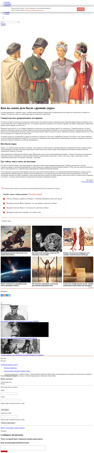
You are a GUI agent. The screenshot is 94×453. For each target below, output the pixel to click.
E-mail (3, 397)
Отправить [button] (4, 451)
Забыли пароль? (20, 428)
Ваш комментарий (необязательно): (15, 443)
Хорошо (81, 9)
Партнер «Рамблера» (10, 368)
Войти (3, 428)
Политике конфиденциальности (35, 10)
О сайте (6, 14)
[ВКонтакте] (2, 295)
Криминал (7, 5)
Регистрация (10, 428)
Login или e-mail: (6, 413)
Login (2, 390)
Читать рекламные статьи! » (9, 364)
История (7, 2)
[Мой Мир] (7, 295)
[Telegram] (9, 295)
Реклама (7, 12)
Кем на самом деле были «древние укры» (17, 371)
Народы (3, 24)
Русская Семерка (88, 181)
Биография (7, 4)
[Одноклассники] (4, 295)
